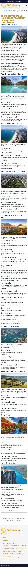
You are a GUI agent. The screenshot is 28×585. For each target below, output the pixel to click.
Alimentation (6, 536)
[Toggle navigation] (26, 6)
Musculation (5, 540)
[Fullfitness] (10, 5)
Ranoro (15, 24)
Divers (4, 537)
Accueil (5, 10)
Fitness (10, 10)
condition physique (14, 69)
